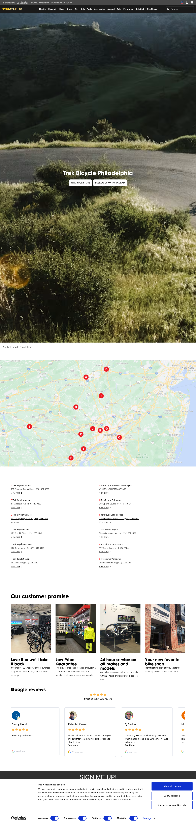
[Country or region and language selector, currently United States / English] (182, 2)
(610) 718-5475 (127, 504)
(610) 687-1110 (129, 533)
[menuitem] (42, 9)
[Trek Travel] (62, 2)
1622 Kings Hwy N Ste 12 (22, 518)
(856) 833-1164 (41, 518)
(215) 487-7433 (119, 489)
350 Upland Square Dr (109, 504)
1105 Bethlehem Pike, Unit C (111, 518)
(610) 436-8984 (122, 548)
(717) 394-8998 (37, 548)
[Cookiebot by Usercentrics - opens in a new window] (18, 818)
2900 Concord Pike (107, 563)
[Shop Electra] (23, 2)
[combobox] (180, 9)
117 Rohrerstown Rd (20, 548)
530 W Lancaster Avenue (110, 533)
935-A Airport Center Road (22, 489)
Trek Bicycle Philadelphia (19, 347)
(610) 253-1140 (35, 533)
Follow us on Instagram (110, 182)
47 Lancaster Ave (18, 504)
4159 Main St (105, 489)
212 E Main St (17, 563)
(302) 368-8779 (31, 563)
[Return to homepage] (3, 347)
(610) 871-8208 (42, 489)
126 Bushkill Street (19, 533)
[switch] (82, 818)
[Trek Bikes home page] (9, 2)
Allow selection (172, 796)
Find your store (80, 182)
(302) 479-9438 (124, 563)
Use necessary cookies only (172, 805)
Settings (147, 818)
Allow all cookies (172, 786)
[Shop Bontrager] (40, 2)
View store (15, 493)
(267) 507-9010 (132, 518)
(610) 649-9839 (34, 504)
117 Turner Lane (106, 548)
